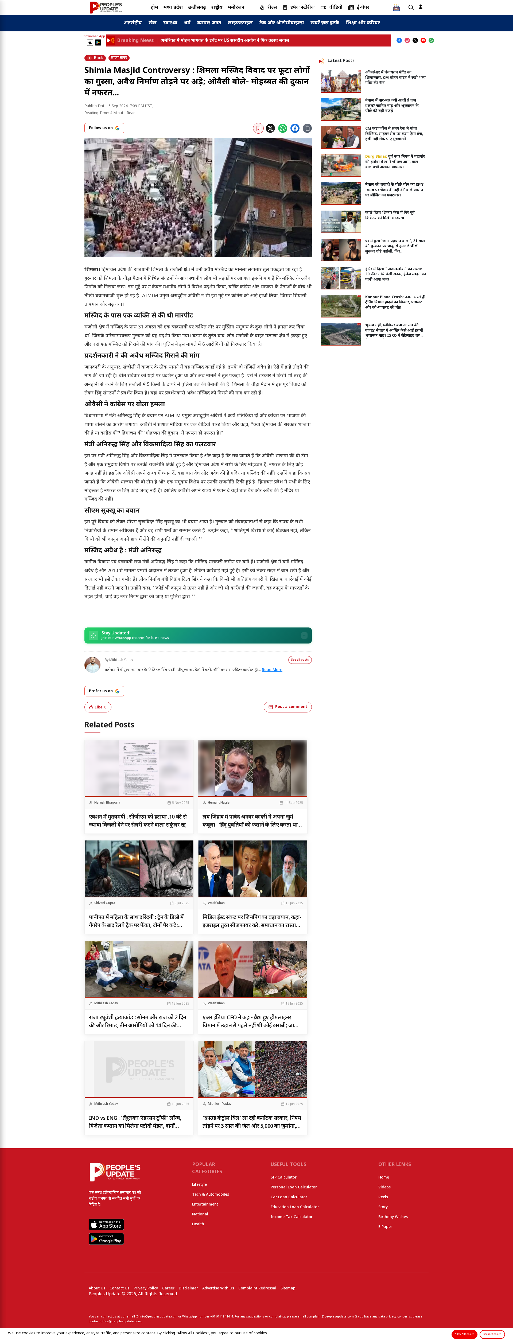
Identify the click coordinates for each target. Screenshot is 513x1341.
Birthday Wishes (393, 1217)
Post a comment (291, 707)
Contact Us (119, 1288)
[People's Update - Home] (105, 7)
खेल (153, 23)
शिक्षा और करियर (363, 23)
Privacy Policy (146, 1288)
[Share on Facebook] (295, 128)
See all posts (300, 660)
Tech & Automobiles (210, 1194)
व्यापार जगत (209, 23)
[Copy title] (307, 128)
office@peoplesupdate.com (120, 1321)
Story (383, 1207)
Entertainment (205, 1204)
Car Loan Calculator (289, 1197)
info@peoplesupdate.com (158, 1317)
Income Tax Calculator (292, 1217)
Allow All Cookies (464, 1334)
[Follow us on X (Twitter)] (415, 40)
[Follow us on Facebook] (399, 40)
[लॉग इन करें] (420, 6)
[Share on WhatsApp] (282, 128)
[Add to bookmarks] (258, 128)
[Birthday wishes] (396, 7)
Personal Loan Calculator (294, 1187)
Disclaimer (188, 1288)
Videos (384, 1187)
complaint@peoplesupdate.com (330, 1317)
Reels (383, 1197)
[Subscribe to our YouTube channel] (423, 40)
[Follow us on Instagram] (407, 40)
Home (383, 1177)
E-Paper (385, 1227)
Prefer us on (101, 691)
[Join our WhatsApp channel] (431, 40)
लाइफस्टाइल (240, 23)
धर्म (187, 23)
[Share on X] (270, 128)
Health (198, 1224)
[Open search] (411, 7)
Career (168, 1288)
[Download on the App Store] (90, 42)
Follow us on (101, 128)
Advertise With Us (218, 1288)
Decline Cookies (492, 1334)
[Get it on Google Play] (98, 42)
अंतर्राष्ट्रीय (133, 23)
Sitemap (288, 1288)
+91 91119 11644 (221, 1317)
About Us (97, 1288)
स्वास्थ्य (170, 23)
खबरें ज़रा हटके (324, 23)
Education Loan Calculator (295, 1207)
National (200, 1214)
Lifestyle (199, 1184)
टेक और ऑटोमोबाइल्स (281, 23)
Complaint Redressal (257, 1288)
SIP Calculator (284, 1177)
